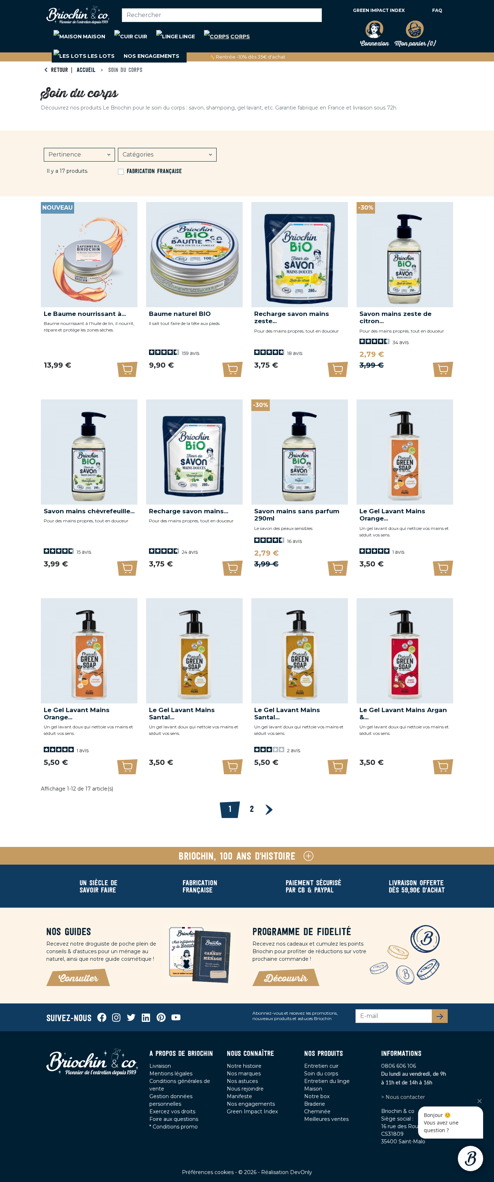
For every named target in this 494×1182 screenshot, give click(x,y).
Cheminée (317, 1111)
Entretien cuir (321, 1066)
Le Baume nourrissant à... (85, 313)
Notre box (316, 1096)
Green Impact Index (379, 10)
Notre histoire (244, 1066)
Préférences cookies (208, 1172)
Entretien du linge (327, 1081)
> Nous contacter (403, 1097)
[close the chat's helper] (479, 1101)
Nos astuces (242, 1081)
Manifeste (239, 1096)
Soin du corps (321, 1073)
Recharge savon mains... (188, 511)
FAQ (437, 10)
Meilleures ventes (326, 1119)
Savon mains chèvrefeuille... (89, 511)
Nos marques (244, 1073)
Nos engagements (251, 1104)
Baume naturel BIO (180, 313)
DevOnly (301, 1172)
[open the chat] (470, 1158)
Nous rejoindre (245, 1088)
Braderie (314, 1104)
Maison (313, 1088)
